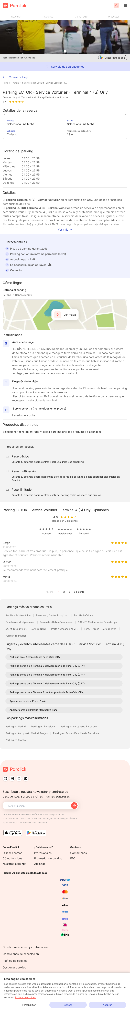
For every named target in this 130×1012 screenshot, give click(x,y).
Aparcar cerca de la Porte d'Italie (27, 701)
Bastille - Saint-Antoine (18, 615)
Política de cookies (15, 960)
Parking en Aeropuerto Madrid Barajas (26, 733)
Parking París (28, 82)
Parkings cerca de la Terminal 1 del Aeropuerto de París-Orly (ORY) (46, 692)
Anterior (50, 591)
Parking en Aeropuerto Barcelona (79, 726)
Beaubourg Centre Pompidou (52, 615)
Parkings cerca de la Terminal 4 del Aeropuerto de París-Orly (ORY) (47, 674)
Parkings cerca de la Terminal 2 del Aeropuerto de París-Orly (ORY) (47, 683)
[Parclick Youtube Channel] (25, 778)
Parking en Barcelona (43, 726)
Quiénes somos (12, 853)
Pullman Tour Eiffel (15, 635)
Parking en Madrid (15, 726)
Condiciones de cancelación (21, 954)
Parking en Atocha (15, 740)
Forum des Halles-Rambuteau (56, 622)
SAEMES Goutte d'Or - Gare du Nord (25, 628)
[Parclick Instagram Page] (5, 778)
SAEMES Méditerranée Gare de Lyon (98, 622)
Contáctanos (78, 853)
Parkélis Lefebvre (84, 615)
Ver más (63, 229)
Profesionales (42, 853)
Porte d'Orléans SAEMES (65, 628)
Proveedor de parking (48, 858)
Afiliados (39, 863)
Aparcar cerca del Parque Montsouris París (33, 709)
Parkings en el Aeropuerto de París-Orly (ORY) (35, 657)
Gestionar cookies (14, 967)
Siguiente (79, 591)
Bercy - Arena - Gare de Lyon (100, 628)
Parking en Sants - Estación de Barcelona (76, 733)
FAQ (72, 858)
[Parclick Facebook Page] (19, 778)
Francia (15, 82)
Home (5, 82)
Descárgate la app (115, 57)
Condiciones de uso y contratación (25, 947)
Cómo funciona (12, 858)
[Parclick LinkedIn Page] (12, 778)
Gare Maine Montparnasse (20, 622)
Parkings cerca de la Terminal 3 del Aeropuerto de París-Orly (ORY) (47, 665)
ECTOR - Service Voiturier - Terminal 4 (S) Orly (52, 82)
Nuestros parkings (14, 863)
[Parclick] (15, 5)
